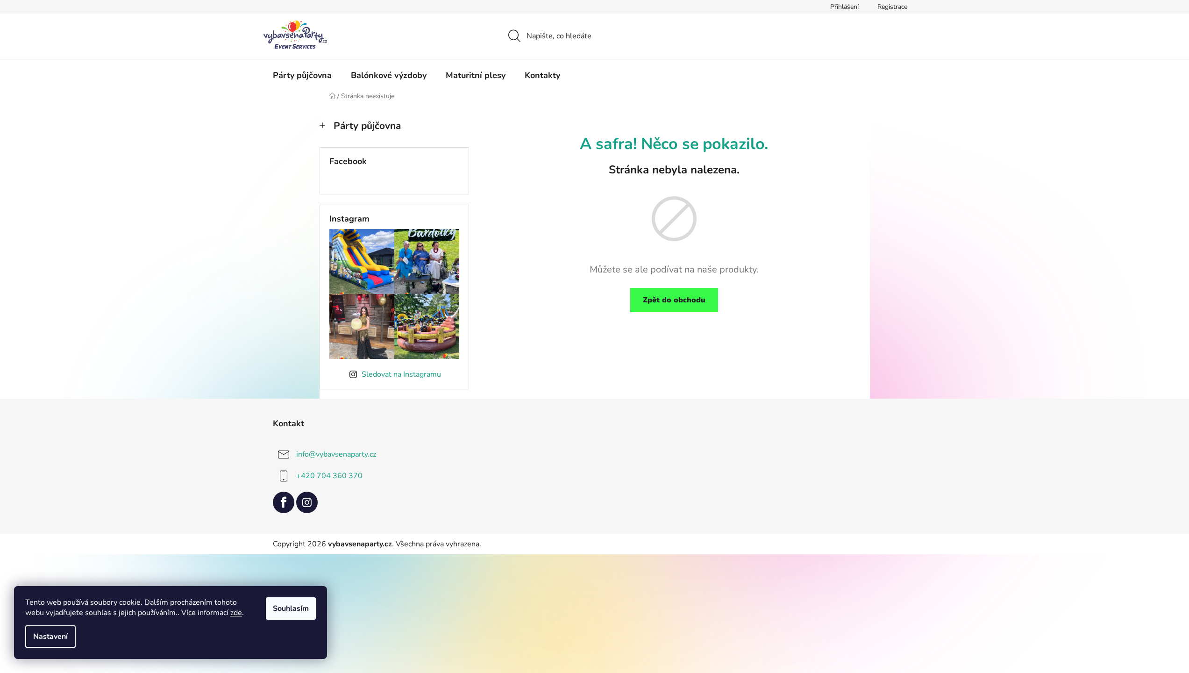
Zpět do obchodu (674, 300)
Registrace (892, 6)
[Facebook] (283, 502)
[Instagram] (307, 502)
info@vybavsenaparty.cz (336, 454)
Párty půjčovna (367, 125)
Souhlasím (291, 608)
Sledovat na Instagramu (401, 374)
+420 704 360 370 (329, 475)
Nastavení (50, 636)
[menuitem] (302, 75)
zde (236, 613)
